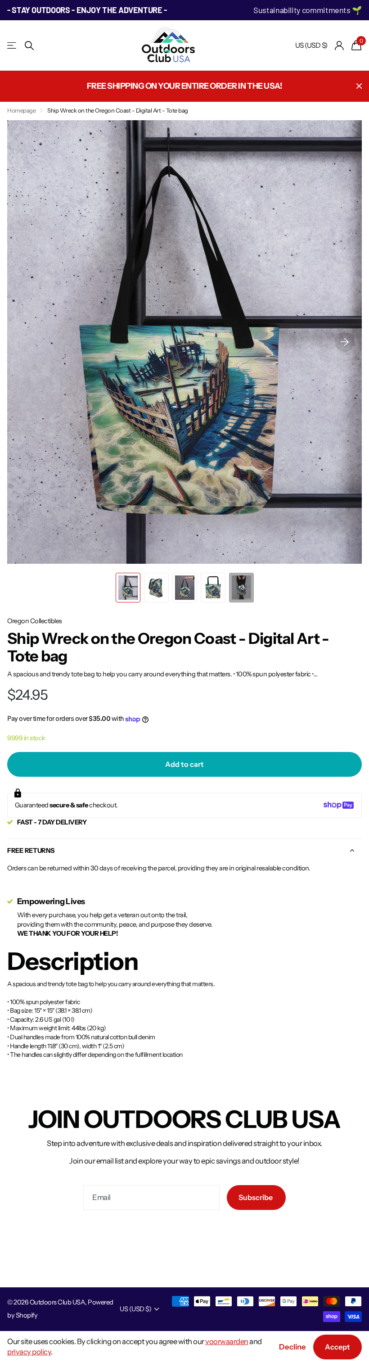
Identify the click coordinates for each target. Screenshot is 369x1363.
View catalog (12, 45)
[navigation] (128, 587)
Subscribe (256, 1197)
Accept (337, 1346)
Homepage (21, 110)
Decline (292, 1346)
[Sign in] (339, 46)
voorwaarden (226, 1341)
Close (359, 86)
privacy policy (29, 1351)
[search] (29, 46)
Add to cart (184, 764)
